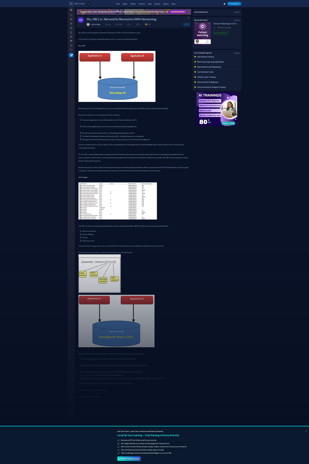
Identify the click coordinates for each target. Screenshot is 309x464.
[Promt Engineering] (217, 109)
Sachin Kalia (95, 24)
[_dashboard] (71, 19)
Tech (118, 4)
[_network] (71, 36)
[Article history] (106, 24)
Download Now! (220, 33)
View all (237, 12)
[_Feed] (71, 15)
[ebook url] (202, 44)
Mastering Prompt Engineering (209, 67)
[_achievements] (71, 32)
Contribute (235, 4)
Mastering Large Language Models (210, 62)
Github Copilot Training (206, 77)
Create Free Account (129, 458)
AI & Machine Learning (205, 57)
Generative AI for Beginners (208, 82)
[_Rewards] (71, 45)
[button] (137, 24)
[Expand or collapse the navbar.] (71, 9)
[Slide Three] (134, 12)
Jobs (150, 4)
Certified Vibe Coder (205, 72)
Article (186, 24)
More (174, 4)
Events (166, 4)
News (125, 4)
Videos (133, 4)
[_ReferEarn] (71, 41)
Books (157, 4)
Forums (142, 4)
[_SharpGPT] (71, 50)
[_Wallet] (71, 23)
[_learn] (71, 28)
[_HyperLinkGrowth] (70, 55)
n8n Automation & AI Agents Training (211, 87)
